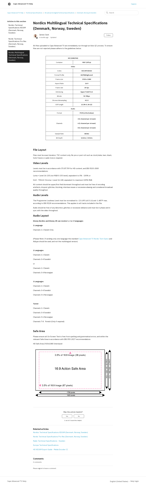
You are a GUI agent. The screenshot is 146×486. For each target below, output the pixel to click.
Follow (108, 35)
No (79, 416)
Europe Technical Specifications (46, 445)
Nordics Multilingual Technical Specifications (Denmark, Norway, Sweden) (18, 56)
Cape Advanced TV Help (15, 13)
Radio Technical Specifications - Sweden (49, 441)
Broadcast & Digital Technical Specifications (59, 13)
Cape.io (133, 4)
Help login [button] (134, 481)
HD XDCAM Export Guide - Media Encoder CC (50, 449)
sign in (40, 468)
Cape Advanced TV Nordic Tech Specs (94, 239)
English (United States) (119, 481)
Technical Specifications (34, 13)
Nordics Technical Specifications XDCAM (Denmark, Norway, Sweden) (17, 29)
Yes (67, 416)
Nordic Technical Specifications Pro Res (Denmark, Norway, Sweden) (17, 43)
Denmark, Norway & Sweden (86, 13)
